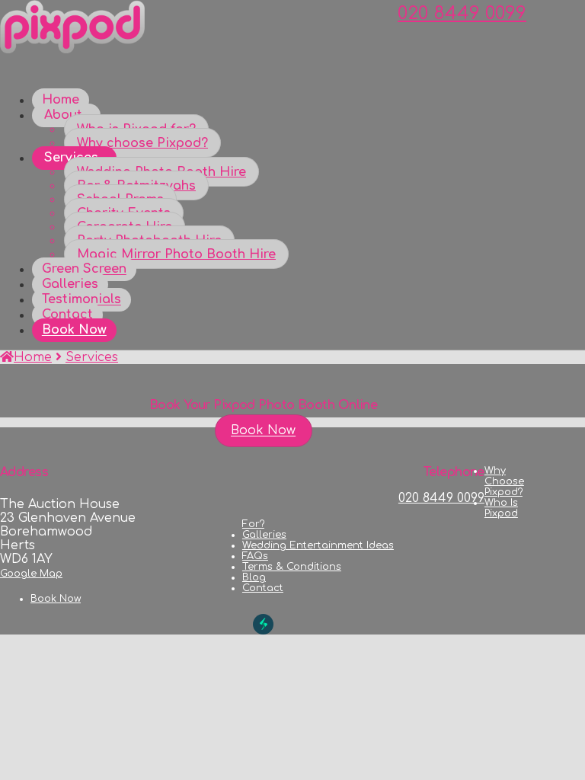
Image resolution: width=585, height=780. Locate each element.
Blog (254, 577)
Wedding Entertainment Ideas (318, 545)
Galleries (264, 534)
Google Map (31, 573)
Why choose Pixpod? (504, 481)
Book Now (263, 431)
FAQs (255, 556)
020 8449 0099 (462, 13)
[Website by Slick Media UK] (263, 624)
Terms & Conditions (291, 566)
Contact (262, 588)
